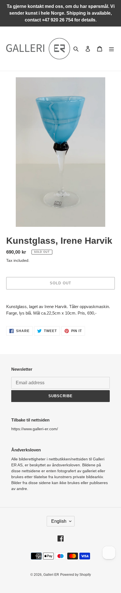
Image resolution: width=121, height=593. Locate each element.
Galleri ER (51, 575)
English (58, 521)
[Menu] (111, 49)
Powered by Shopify (75, 575)
